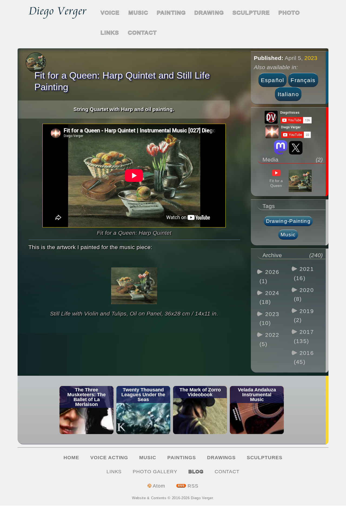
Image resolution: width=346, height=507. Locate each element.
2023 (310, 58)
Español (272, 80)
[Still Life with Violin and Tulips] (134, 306)
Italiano (288, 94)
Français (303, 80)
